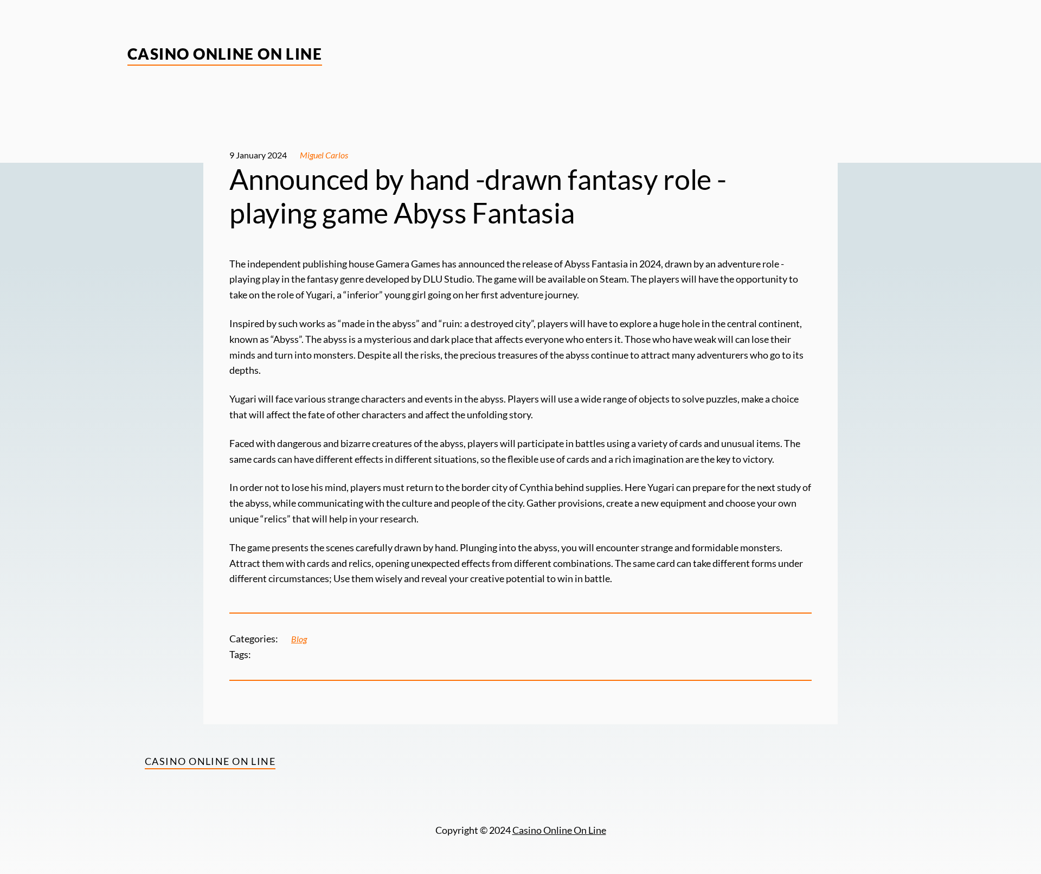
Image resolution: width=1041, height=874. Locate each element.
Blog (299, 639)
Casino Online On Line (224, 53)
